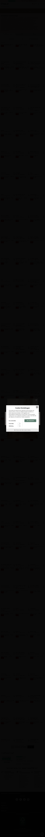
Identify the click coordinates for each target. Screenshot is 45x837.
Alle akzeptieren (30, 420)
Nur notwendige (12, 420)
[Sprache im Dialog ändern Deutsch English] (37, 407)
